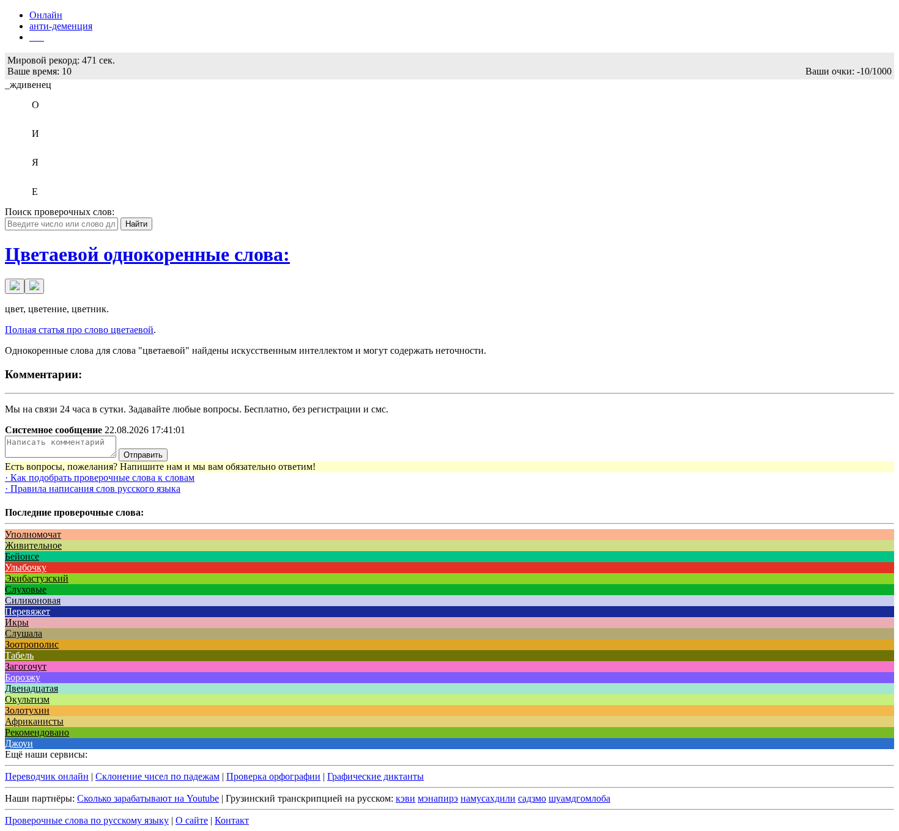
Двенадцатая (31, 688)
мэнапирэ (438, 798)
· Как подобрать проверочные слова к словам (99, 477)
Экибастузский (36, 578)
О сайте (192, 820)
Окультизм (27, 699)
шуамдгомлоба (579, 798)
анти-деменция (60, 26)
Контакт (232, 820)
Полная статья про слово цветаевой (79, 329)
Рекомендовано (37, 732)
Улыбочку (25, 567)
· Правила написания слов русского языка (92, 488)
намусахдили (488, 798)
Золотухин (27, 710)
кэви (405, 798)
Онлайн (45, 15)
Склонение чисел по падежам (157, 776)
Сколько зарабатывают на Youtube (148, 798)
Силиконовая (33, 600)
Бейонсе (22, 556)
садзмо (532, 798)
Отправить (143, 454)
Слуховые (25, 589)
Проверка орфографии (273, 776)
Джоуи (19, 743)
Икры (17, 622)
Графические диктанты (375, 776)
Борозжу (22, 677)
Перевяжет (27, 611)
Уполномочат (33, 534)
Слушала (23, 633)
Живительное (33, 545)
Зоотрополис (32, 644)
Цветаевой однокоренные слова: (147, 254)
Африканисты (34, 721)
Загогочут (25, 666)
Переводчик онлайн (47, 776)
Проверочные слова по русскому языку (87, 820)
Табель (19, 655)
